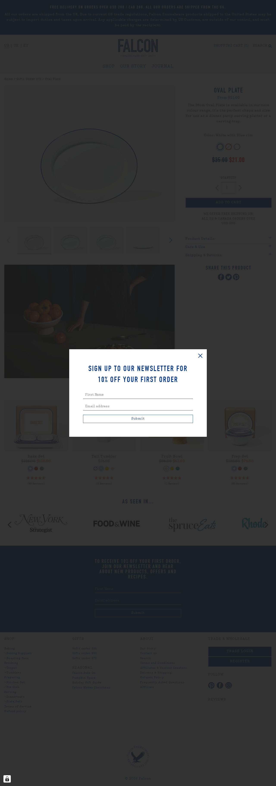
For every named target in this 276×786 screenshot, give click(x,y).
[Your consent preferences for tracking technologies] (7, 779)
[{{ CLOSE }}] (200, 355)
